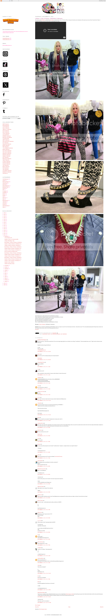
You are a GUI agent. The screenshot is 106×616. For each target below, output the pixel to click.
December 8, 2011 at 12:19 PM (44, 420)
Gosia (38, 438)
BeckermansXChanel (6, 125)
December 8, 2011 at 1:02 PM (44, 427)
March (6, 278)
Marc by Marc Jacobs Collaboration (8, 141)
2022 (5, 219)
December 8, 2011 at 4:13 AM (44, 383)
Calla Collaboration (6, 165)
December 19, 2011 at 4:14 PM (44, 589)
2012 (5, 233)
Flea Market (4, 192)
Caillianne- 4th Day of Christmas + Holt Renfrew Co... (13, 255)
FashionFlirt (39, 403)
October (6, 267)
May (5, 274)
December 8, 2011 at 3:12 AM (44, 374)
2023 (5, 217)
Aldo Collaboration (6, 169)
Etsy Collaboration (5, 142)
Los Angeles (4, 191)
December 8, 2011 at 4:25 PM (44, 492)
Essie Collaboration (6, 167)
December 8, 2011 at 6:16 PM (44, 539)
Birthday (4, 195)
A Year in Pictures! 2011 (8, 237)
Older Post (101, 606)
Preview (4, 193)
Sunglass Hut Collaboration (7, 144)
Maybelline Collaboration (7, 154)
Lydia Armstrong (40, 541)
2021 (5, 220)
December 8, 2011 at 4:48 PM (44, 497)
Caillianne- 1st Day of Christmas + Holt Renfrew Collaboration (48, 18)
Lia (38, 369)
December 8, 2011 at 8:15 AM (44, 394)
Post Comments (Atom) (43, 609)
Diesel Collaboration (6, 130)
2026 (5, 212)
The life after (40, 430)
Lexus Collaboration (6, 134)
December (6, 236)
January (6, 281)
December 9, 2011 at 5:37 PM (44, 579)
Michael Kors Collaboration (7, 153)
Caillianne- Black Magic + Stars (9, 240)
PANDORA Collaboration (7, 136)
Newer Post (37, 606)
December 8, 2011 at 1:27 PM (44, 457)
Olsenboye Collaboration (6, 156)
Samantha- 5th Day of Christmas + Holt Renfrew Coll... (13, 254)
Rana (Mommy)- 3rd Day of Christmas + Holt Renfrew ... (13, 257)
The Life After (40, 434)
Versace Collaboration (6, 133)
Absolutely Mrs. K (40, 423)
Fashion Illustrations (6, 205)
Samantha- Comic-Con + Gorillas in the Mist (11, 239)
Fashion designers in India (70, 594)
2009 (5, 284)
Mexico (4, 207)
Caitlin (39, 565)
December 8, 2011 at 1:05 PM (44, 435)
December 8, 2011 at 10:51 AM (44, 400)
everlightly (39, 547)
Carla (38, 385)
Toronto (4, 180)
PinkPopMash (40, 358)
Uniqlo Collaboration (6, 159)
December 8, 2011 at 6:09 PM (44, 532)
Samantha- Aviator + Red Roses (9, 262)
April (6, 276)
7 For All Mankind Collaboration (8, 148)
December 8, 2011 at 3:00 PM (44, 474)
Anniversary (4, 201)
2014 (5, 230)
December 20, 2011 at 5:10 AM (44, 596)
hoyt (38, 575)
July (5, 271)
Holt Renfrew (43, 19)
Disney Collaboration (6, 128)
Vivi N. (39, 397)
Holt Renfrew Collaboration (7, 171)
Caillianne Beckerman (6, 39)
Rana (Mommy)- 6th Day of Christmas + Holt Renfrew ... (13, 252)
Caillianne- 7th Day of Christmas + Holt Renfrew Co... (13, 249)
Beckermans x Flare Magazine (7, 137)
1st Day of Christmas (42, 324)
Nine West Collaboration (6, 162)
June (5, 273)
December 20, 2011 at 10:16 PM (44, 602)
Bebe (38, 581)
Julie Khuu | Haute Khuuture (42, 339)
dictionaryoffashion (41, 558)
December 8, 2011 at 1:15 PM (44, 441)
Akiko (39, 454)
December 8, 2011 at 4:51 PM (44, 509)
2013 (5, 231)
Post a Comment (37, 605)
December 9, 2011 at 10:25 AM (44, 573)
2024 (5, 216)
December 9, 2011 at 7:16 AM (44, 562)
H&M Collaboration (6, 124)
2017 (5, 225)
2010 (5, 283)
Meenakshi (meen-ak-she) (42, 468)
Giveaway (4, 204)
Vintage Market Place (41, 362)
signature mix (40, 494)
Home (69, 606)
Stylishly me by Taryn (41, 391)
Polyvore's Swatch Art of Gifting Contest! (11, 251)
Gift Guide (4, 203)
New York (4, 184)
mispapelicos (40, 377)
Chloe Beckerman (5, 179)
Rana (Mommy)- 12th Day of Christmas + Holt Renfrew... (13, 242)
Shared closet (40, 512)
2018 (5, 223)
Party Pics (4, 188)
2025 (5, 214)
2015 (5, 228)
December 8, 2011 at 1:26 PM (44, 452)
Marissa (39, 354)
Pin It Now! (37, 329)
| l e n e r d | (39, 520)
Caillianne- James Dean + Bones (9, 263)
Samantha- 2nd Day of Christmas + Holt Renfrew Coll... (13, 259)
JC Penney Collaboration (6, 161)
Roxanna (39, 444)
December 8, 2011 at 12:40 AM (44, 359)
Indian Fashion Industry (41, 592)
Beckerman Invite (5, 200)
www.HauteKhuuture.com (42, 349)
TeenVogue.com (5, 173)
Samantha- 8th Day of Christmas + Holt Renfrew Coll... (13, 248)
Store (3, 199)
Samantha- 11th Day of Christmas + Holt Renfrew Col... (13, 243)
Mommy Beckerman (6, 185)
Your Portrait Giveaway (58, 456)
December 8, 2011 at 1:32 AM (44, 366)
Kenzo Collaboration (6, 132)
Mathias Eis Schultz (41, 486)
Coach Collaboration (6, 126)
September (6, 268)
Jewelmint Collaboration (6, 163)
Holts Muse (51, 19)
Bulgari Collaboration (6, 166)
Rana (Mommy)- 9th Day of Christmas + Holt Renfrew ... (13, 246)
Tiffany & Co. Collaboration (7, 129)
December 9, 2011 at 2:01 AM (44, 555)
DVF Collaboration (6, 157)
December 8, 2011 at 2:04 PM (44, 466)
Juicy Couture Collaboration (7, 150)
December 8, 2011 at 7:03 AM (44, 388)
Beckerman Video (5, 187)
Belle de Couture (40, 500)
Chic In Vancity (40, 460)
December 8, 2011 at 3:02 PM (44, 483)
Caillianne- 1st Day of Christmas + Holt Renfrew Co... (13, 260)
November (6, 265)
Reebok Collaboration (6, 145)
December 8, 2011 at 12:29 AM (44, 351)
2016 (5, 227)
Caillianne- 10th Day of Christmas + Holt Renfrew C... (13, 245)
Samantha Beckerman (6, 38)
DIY (3, 189)
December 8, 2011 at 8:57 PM (44, 545)
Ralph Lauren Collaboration (7, 158)
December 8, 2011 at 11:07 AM (44, 414)
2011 (5, 234)
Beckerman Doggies (6, 181)
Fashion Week (5, 183)
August (6, 270)
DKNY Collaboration (6, 139)
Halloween (4, 197)
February (6, 279)
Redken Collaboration (6, 149)
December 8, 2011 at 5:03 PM (44, 517)
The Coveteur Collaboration (7, 151)
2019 (5, 222)
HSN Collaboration (6, 146)
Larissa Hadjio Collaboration (7, 170)
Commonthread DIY (6, 138)
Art (3, 196)
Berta (38, 417)
